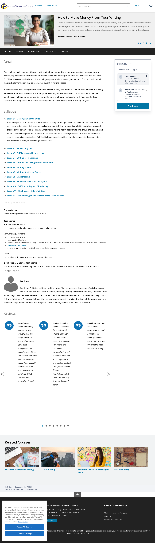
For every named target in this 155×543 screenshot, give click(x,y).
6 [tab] (61, 426)
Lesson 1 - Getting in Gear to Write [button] (23, 118)
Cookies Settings (25, 533)
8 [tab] (68, 426)
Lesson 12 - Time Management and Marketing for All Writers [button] (35, 195)
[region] (24, 520)
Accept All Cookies (25, 527)
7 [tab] (64, 426)
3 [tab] (50, 426)
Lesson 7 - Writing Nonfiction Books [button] (24, 172)
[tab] (53, 119)
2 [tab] (46, 426)
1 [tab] (42, 426)
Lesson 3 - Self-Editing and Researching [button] (25, 153)
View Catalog (49, 520)
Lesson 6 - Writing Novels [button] (19, 167)
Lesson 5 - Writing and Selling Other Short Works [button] (30, 162)
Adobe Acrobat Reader (17, 245)
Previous (2, 374)
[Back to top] (77, 494)
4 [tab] (53, 426)
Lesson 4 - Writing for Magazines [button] (22, 158)
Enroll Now (133, 106)
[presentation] (39, 5)
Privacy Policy (85, 533)
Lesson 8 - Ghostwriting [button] (18, 176)
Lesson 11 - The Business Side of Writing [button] (26, 191)
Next (108, 374)
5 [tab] (57, 426)
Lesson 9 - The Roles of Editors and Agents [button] (27, 181)
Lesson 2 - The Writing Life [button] (19, 148)
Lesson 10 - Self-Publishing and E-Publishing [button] (27, 186)
